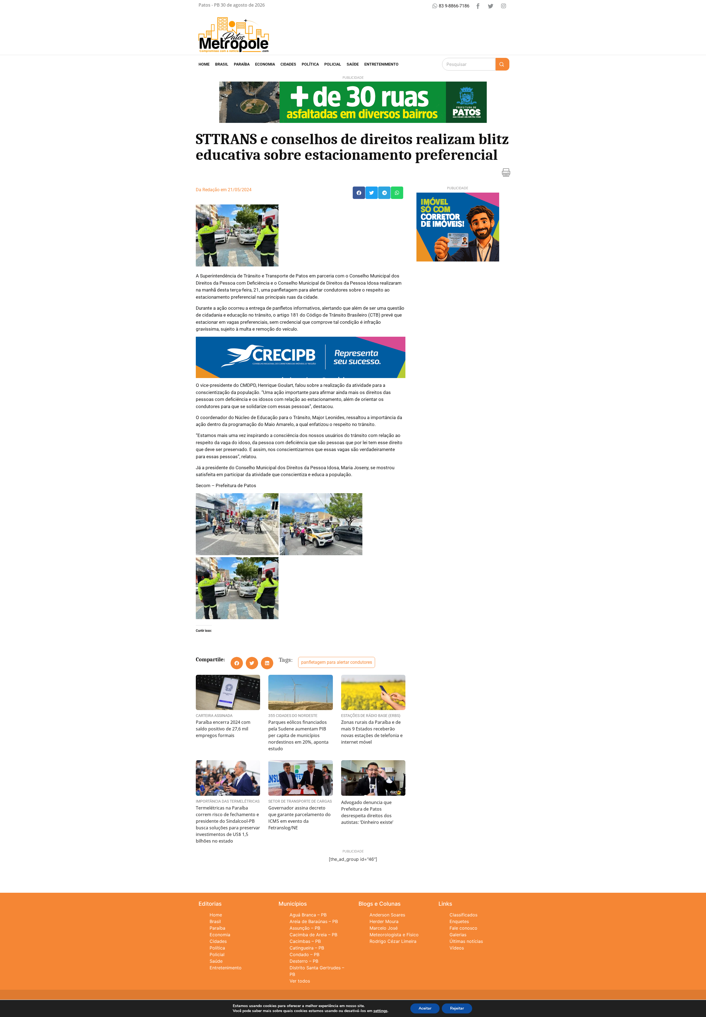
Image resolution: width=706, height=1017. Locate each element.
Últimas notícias (466, 941)
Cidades (288, 64)
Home (204, 64)
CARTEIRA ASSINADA (214, 715)
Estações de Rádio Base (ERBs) (370, 715)
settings (380, 1010)
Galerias (458, 934)
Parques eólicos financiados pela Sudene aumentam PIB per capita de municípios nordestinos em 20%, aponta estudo (298, 735)
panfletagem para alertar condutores (336, 662)
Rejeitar (457, 1008)
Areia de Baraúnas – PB (314, 921)
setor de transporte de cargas (300, 801)
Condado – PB (304, 954)
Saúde (353, 64)
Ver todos (300, 981)
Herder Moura (384, 921)
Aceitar (425, 1008)
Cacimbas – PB (305, 941)
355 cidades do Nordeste (292, 715)
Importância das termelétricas (228, 801)
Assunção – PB (305, 928)
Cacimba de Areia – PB (313, 934)
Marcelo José (384, 928)
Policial (332, 64)
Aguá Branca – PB (308, 915)
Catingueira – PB (307, 948)
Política (310, 64)
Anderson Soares (387, 915)
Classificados (463, 915)
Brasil (221, 64)
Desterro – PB (304, 961)
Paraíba (242, 64)
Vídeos (457, 948)
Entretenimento (381, 64)
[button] (359, 193)
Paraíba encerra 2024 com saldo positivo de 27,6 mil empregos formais (223, 728)
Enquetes (459, 921)
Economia (265, 64)
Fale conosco (463, 928)
